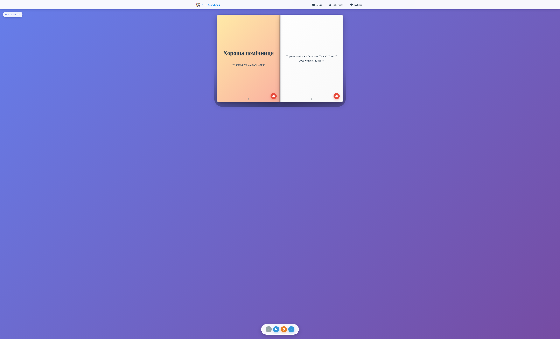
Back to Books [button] (14, 14)
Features (358, 4)
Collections (337, 4)
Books (319, 4)
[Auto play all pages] (284, 329)
